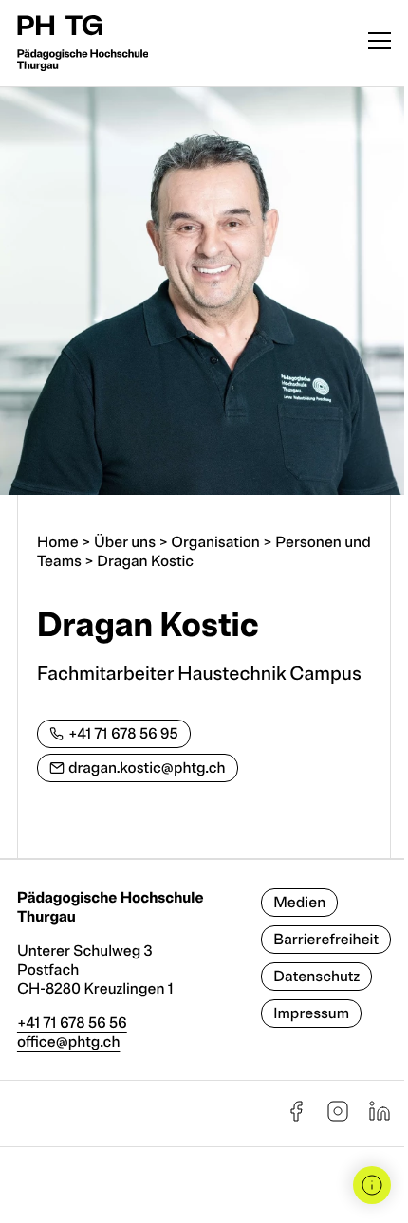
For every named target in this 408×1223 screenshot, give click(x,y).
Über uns (125, 542)
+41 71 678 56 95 (123, 733)
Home (58, 542)
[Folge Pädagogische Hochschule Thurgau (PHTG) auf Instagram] (337, 1117)
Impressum (311, 1013)
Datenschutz (316, 976)
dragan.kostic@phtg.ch (147, 767)
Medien (299, 902)
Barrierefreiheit (326, 939)
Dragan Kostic (145, 561)
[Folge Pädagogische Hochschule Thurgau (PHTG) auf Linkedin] (379, 1117)
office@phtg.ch (69, 1041)
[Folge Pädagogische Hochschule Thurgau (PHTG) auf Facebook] (296, 1117)
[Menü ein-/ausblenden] (379, 43)
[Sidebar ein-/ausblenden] (372, 1185)
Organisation (215, 542)
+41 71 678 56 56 (72, 1022)
